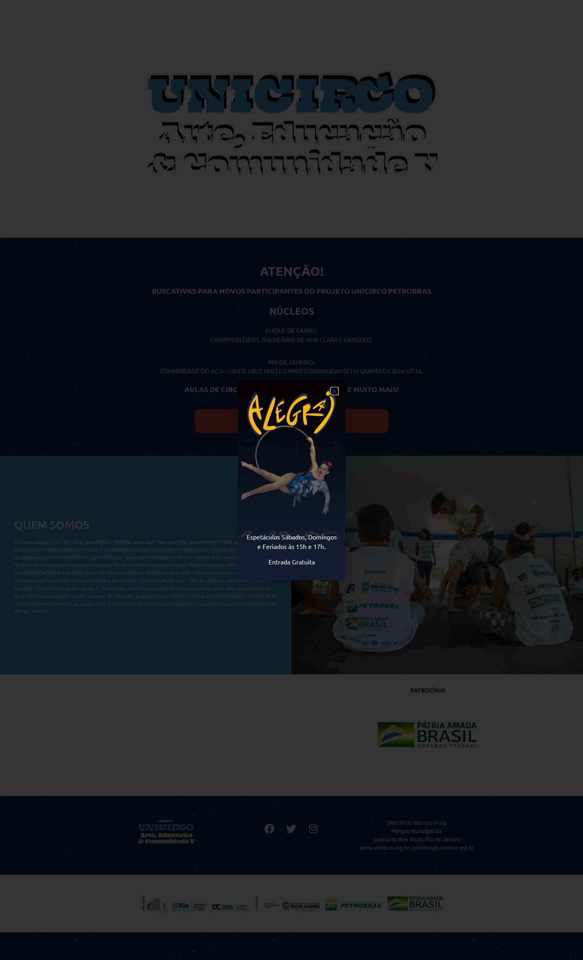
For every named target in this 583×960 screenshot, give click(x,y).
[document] (291, 480)
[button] (335, 391)
